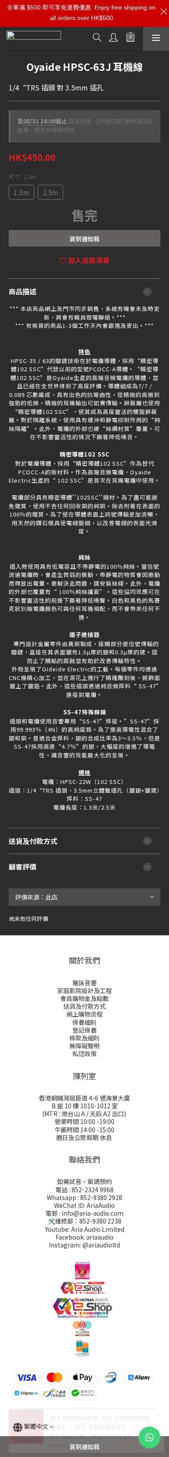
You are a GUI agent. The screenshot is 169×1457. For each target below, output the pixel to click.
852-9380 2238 (100, 1221)
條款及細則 (84, 1038)
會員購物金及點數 (84, 998)
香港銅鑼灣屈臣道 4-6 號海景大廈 (84, 1098)
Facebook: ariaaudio (84, 1237)
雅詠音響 (84, 982)
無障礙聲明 (84, 1045)
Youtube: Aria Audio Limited (84, 1229)
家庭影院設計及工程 (84, 990)
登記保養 (84, 1030)
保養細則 (84, 1022)
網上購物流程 (84, 1014)
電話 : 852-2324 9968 (84, 1189)
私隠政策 (84, 1053)
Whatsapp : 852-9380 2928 (84, 1197)
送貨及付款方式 (84, 1006)
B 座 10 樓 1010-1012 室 (85, 1105)
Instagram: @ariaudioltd (84, 1244)
